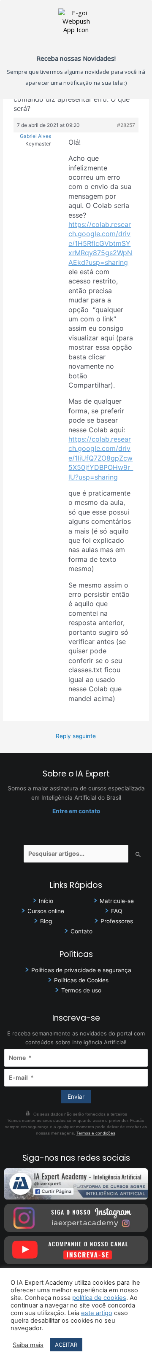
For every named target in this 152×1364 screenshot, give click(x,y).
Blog (46, 921)
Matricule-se (117, 901)
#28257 (126, 125)
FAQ (116, 911)
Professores (116, 921)
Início (46, 901)
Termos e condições (95, 1133)
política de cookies (99, 1298)
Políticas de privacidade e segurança (81, 970)
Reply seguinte (76, 736)
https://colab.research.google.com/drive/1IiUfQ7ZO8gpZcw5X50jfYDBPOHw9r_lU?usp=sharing (100, 458)
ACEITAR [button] (66, 1344)
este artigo (96, 1313)
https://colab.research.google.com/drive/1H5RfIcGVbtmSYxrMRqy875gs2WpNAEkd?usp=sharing (100, 243)
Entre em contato (76, 811)
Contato (81, 931)
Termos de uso (81, 990)
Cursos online (45, 911)
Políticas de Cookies (81, 980)
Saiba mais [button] (28, 1345)
